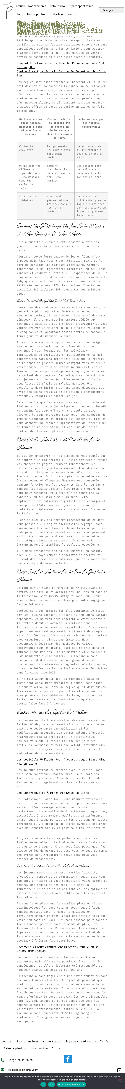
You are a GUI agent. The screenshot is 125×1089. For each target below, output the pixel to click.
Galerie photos (36, 14)
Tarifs (20, 14)
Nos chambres (37, 6)
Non (51, 1084)
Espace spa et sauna (80, 6)
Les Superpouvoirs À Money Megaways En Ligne (53, 793)
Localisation (55, 14)
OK (43, 1084)
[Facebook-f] (68, 1059)
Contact (71, 14)
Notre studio (57, 6)
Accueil (20, 6)
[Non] (120, 1080)
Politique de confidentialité (71, 1084)
